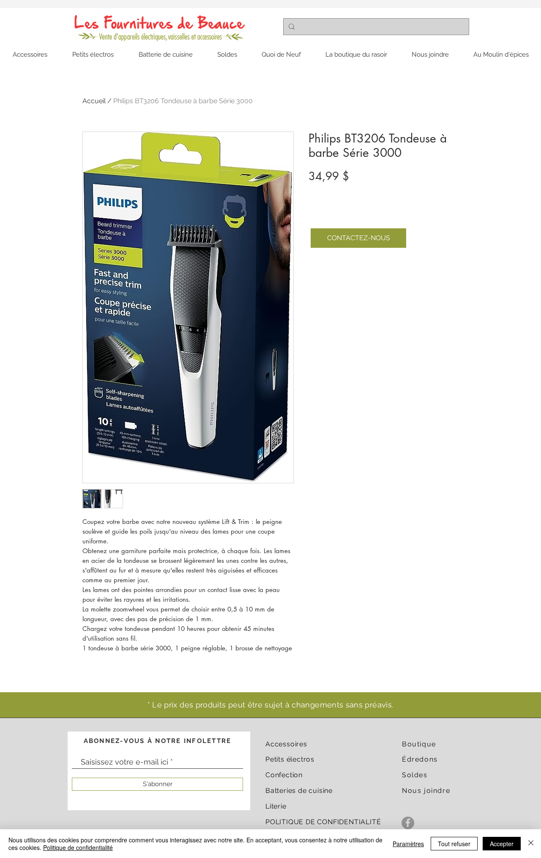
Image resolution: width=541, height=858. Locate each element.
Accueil (94, 101)
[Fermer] (531, 843)
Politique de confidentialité (78, 847)
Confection (284, 775)
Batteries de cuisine (299, 791)
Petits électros (289, 759)
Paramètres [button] (408, 843)
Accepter (502, 843)
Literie (276, 806)
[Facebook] (408, 823)
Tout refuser (454, 843)
